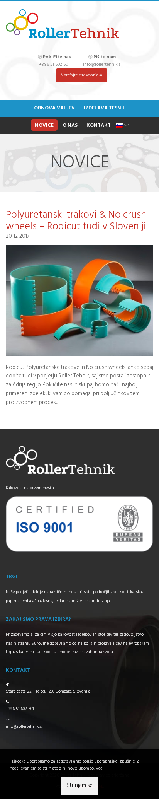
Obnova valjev (54, 108)
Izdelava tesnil (104, 108)
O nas (70, 125)
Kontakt (98, 125)
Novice (44, 125)
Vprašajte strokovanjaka (81, 75)
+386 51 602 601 (54, 64)
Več (99, 768)
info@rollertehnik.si (102, 64)
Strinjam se (80, 785)
